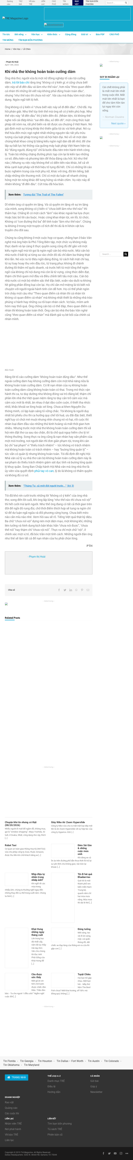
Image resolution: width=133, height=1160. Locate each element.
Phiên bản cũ (55, 1134)
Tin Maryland (31, 1064)
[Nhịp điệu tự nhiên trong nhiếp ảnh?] (16, 879)
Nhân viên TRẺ (13, 1123)
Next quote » (118, 123)
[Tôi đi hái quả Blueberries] (62, 898)
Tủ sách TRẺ (55, 1129)
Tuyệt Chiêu (84, 974)
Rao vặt (9, 1102)
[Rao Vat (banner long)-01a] (87, 13)
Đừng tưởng (84, 929)
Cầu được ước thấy (36, 976)
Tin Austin (94, 1061)
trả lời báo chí (20, 82)
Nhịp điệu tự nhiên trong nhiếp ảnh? (38, 877)
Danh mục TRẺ (56, 1081)
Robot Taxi (10, 845)
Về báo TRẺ (11, 1134)
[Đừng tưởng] (62, 935)
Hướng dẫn (54, 1092)
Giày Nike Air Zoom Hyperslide (68, 822)
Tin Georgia (26, 1061)
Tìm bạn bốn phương (60, 1123)
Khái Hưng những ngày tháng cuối (37, 932)
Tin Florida (9, 1061)
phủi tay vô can (44, 471)
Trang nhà (19, 1077)
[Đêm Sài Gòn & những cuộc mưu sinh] (62, 851)
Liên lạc (9, 1140)
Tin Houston (45, 1061)
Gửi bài (94, 1081)
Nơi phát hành (13, 1129)
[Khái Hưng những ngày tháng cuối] (16, 948)
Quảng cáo (11, 1107)
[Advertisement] (48, 791)
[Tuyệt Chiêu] (62, 980)
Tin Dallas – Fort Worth (70, 1061)
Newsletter (96, 1092)
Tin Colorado (111, 1061)
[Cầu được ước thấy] (16, 981)
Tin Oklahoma (11, 1064)
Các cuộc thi (12, 1113)
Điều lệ (51, 1086)
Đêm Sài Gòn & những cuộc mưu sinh (85, 850)
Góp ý (93, 1086)
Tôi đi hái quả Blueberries (85, 876)
